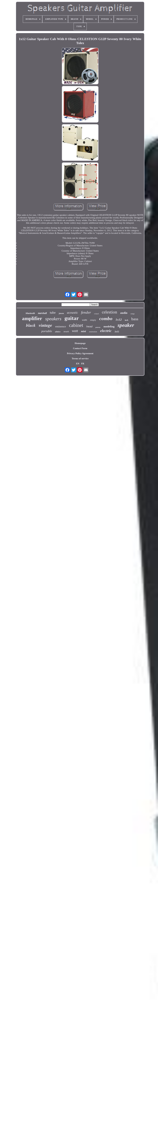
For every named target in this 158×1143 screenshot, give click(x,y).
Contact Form (80, 348)
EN (77, 363)
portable (46, 331)
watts (84, 320)
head (89, 326)
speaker (126, 325)
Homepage (80, 343)
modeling (109, 326)
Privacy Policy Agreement (80, 353)
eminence (60, 326)
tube (53, 312)
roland (96, 314)
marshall (42, 313)
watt (75, 331)
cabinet (76, 325)
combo (105, 318)
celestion (109, 312)
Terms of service (80, 358)
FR (82, 363)
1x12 (119, 319)
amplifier (32, 318)
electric (106, 331)
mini (83, 331)
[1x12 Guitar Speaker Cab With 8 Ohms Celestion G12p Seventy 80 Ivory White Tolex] (80, 66)
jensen (61, 313)
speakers (53, 318)
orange (133, 314)
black (31, 325)
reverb (66, 331)
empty (93, 320)
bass (134, 319)
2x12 (117, 331)
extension (93, 331)
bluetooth (30, 313)
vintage (45, 325)
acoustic (72, 312)
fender (86, 312)
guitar (71, 318)
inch (126, 320)
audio (123, 312)
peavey (98, 327)
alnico (57, 331)
